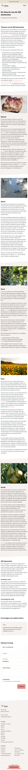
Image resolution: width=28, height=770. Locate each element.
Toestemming (6, 679)
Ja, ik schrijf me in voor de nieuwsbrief (12, 681)
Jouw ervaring (6, 667)
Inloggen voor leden (6, 723)
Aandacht (3, 748)
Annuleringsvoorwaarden (7, 742)
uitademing (5, 139)
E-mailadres (6, 661)
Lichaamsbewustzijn (6, 753)
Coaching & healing (6, 731)
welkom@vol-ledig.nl (6, 716)
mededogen (12, 406)
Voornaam (5, 653)
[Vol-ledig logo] (4, 5)
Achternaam (5, 658)
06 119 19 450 (4, 715)
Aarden (2, 543)
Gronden (3, 750)
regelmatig (3, 401)
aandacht (3, 415)
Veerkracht (17, 751)
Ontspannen (18, 748)
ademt (3, 132)
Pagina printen (14, 767)
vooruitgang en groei (7, 35)
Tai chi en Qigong (19, 750)
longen (2, 151)
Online (2, 729)
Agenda (3, 733)
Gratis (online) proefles (14, 1)
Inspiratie (3, 736)
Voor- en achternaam (8, 647)
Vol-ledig (3, 738)
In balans (3, 751)
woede (10, 330)
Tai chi (2, 727)
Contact (3, 740)
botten (15, 254)
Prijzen (2, 734)
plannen (6, 310)
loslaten (20, 164)
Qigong (2, 725)
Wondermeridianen (5, 755)
